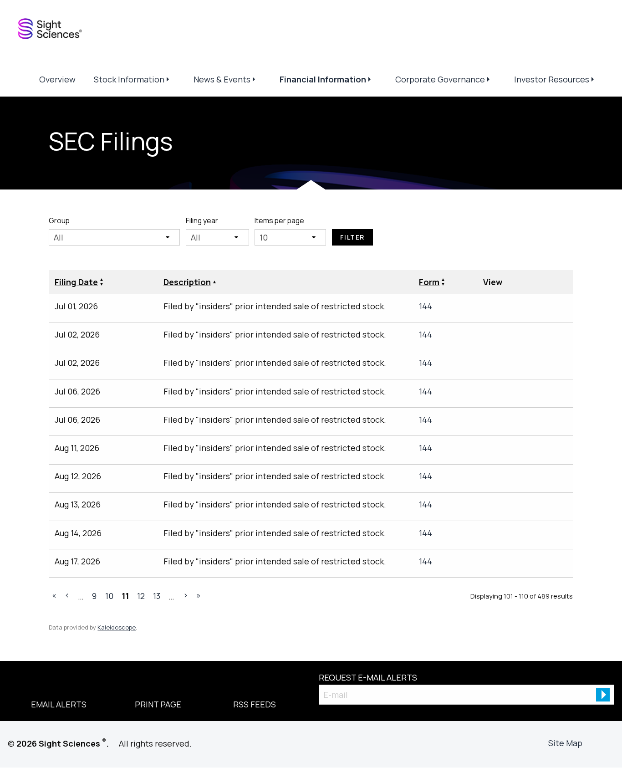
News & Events (222, 79)
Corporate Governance (440, 79)
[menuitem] (57, 79)
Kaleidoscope (116, 627)
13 (158, 595)
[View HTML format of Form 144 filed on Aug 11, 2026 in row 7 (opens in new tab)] (540, 450)
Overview (57, 79)
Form (429, 281)
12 (142, 595)
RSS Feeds (254, 704)
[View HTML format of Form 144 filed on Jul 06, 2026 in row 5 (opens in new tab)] (524, 393)
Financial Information (323, 79)
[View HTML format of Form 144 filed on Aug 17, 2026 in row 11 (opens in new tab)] (540, 563)
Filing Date (76, 281)
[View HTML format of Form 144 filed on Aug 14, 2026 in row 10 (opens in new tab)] (540, 535)
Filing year (202, 220)
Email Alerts (59, 704)
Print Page (158, 704)
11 (127, 596)
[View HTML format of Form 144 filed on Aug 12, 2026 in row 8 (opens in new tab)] (540, 478)
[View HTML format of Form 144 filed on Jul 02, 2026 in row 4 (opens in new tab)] (524, 365)
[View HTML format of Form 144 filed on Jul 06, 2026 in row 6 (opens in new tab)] (524, 422)
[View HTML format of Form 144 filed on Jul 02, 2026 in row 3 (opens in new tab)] (540, 336)
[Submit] (603, 694)
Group (59, 220)
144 (425, 306)
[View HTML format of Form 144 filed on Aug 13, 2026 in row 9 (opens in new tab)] (540, 506)
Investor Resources (551, 79)
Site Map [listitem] (565, 742)
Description (187, 281)
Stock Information (129, 79)
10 (110, 595)
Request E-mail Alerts (368, 677)
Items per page (279, 220)
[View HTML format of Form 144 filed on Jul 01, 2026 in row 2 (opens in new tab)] (524, 308)
